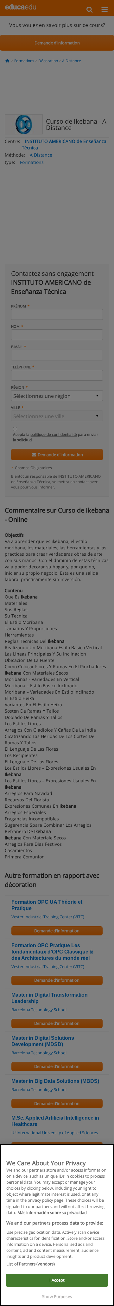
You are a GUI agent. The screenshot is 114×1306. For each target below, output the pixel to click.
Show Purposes (57, 1296)
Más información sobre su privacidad (52, 1212)
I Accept (57, 1280)
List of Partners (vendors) (30, 1264)
